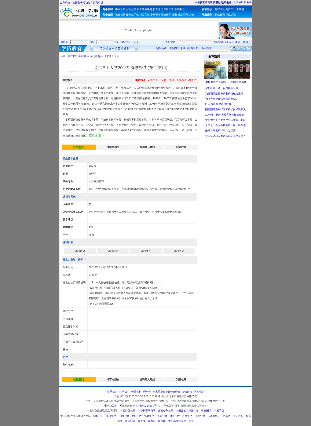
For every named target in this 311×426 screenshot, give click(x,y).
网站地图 (199, 391)
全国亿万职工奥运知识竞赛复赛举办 (225, 135)
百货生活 (187, 415)
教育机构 (120, 14)
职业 (225, 42)
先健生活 (149, 415)
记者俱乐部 (173, 391)
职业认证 (231, 14)
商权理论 (220, 9)
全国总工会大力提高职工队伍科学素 (225, 125)
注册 (127, 42)
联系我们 (112, 391)
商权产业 (231, 9)
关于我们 (124, 391)
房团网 (162, 421)
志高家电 (213, 415)
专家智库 (155, 14)
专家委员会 (159, 391)
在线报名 (79, 147)
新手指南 (206, 48)
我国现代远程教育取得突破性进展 (224, 93)
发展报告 (169, 9)
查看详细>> (96, 135)
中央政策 (120, 9)
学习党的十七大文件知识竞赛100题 (225, 120)
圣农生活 (200, 415)
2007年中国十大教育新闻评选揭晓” (225, 114)
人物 (191, 14)
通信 (237, 42)
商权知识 (207, 9)
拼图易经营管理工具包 (181, 421)
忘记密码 (119, 42)
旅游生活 (174, 415)
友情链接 (187, 391)
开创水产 (225, 415)
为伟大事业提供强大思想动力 (221, 98)
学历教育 (94, 56)
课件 (185, 14)
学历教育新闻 (190, 48)
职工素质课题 (144, 9)
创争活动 (131, 9)
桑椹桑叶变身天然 (215, 81)
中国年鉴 (194, 410)
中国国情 (206, 410)
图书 (174, 14)
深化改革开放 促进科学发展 (221, 88)
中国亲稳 (219, 410)
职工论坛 (158, 9)
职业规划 (207, 14)
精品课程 (144, 14)
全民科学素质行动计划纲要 (220, 130)
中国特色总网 (127, 410)
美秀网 (152, 421)
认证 (231, 42)
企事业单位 (132, 14)
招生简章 (161, 48)
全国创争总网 (165, 410)
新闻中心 (179, 9)
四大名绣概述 (238, 81)
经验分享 (166, 14)
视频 (180, 14)
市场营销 (218, 42)
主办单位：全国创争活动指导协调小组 (81, 2)
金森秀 (141, 421)
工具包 (240, 9)
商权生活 (111, 415)
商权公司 (98, 415)
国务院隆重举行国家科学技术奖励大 (225, 109)
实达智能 (238, 415)
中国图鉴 (181, 410)
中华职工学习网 (77, 56)
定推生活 (136, 415)
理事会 (147, 391)
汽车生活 (162, 415)
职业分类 (220, 14)
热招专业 (175, 48)
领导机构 (136, 391)
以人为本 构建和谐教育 (218, 104)
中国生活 (124, 415)
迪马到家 (130, 421)
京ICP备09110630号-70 (146, 405)
